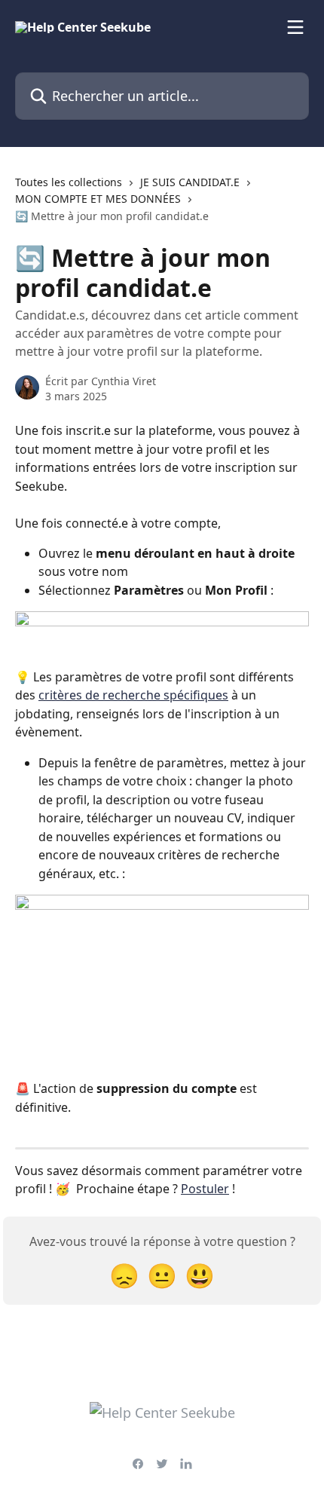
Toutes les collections (68, 182)
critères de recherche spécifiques (133, 695)
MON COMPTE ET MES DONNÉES (98, 198)
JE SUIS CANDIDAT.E (190, 182)
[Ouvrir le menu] (295, 27)
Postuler (205, 1188)
